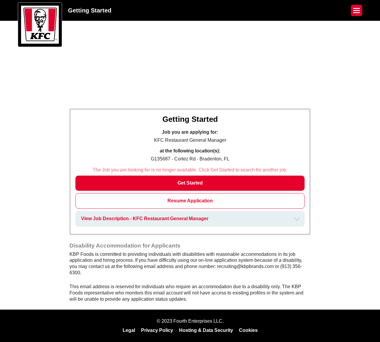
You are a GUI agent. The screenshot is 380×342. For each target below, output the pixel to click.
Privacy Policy (157, 330)
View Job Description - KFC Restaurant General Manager (144, 218)
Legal (129, 330)
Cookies (248, 330)
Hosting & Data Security (206, 330)
